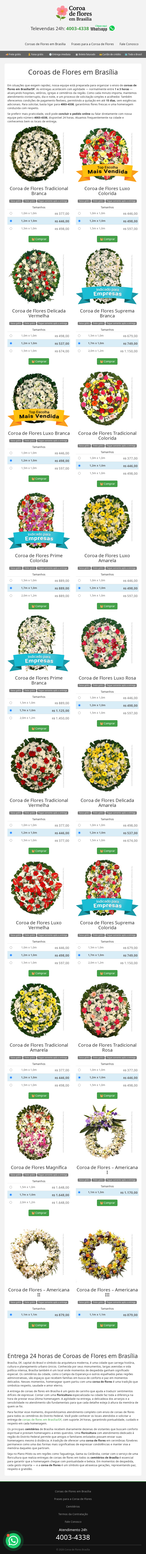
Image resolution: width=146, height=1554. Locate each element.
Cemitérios (73, 1506)
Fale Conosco (129, 44)
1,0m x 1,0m (29, 213)
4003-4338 (77, 28)
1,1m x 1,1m (29, 1314)
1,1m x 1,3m (96, 1192)
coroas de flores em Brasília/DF (41, 1419)
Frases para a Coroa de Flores (92, 44)
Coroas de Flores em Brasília (45, 44)
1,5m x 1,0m (29, 228)
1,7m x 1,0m (96, 343)
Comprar (41, 239)
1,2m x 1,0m (29, 221)
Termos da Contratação (73, 1514)
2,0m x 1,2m (96, 351)
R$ (62, 213)
